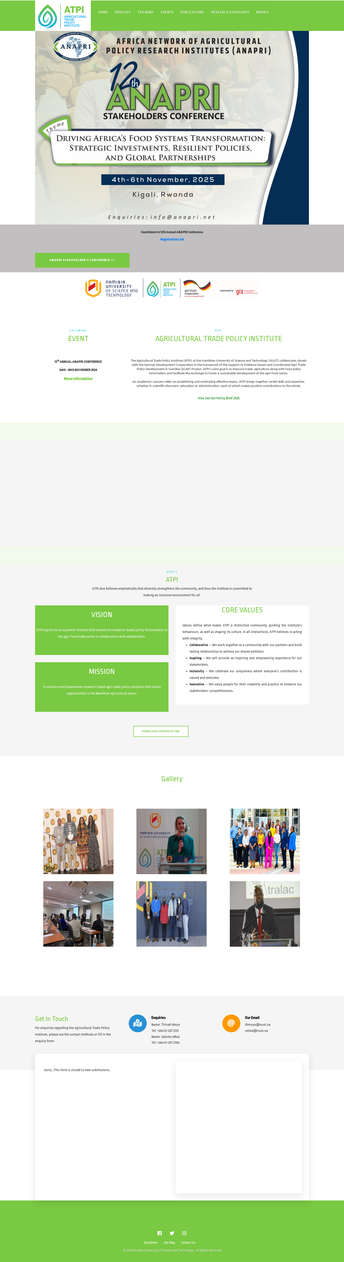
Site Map (169, 1242)
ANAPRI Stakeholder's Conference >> (82, 260)
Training (146, 12)
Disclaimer (151, 1242)
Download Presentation (161, 731)
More (261, 12)
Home (103, 12)
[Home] (82, 15)
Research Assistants (230, 12)
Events (167, 12)
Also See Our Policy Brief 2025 (219, 398)
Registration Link (172, 239)
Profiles (123, 12)
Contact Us (188, 1242)
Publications (192, 12)
